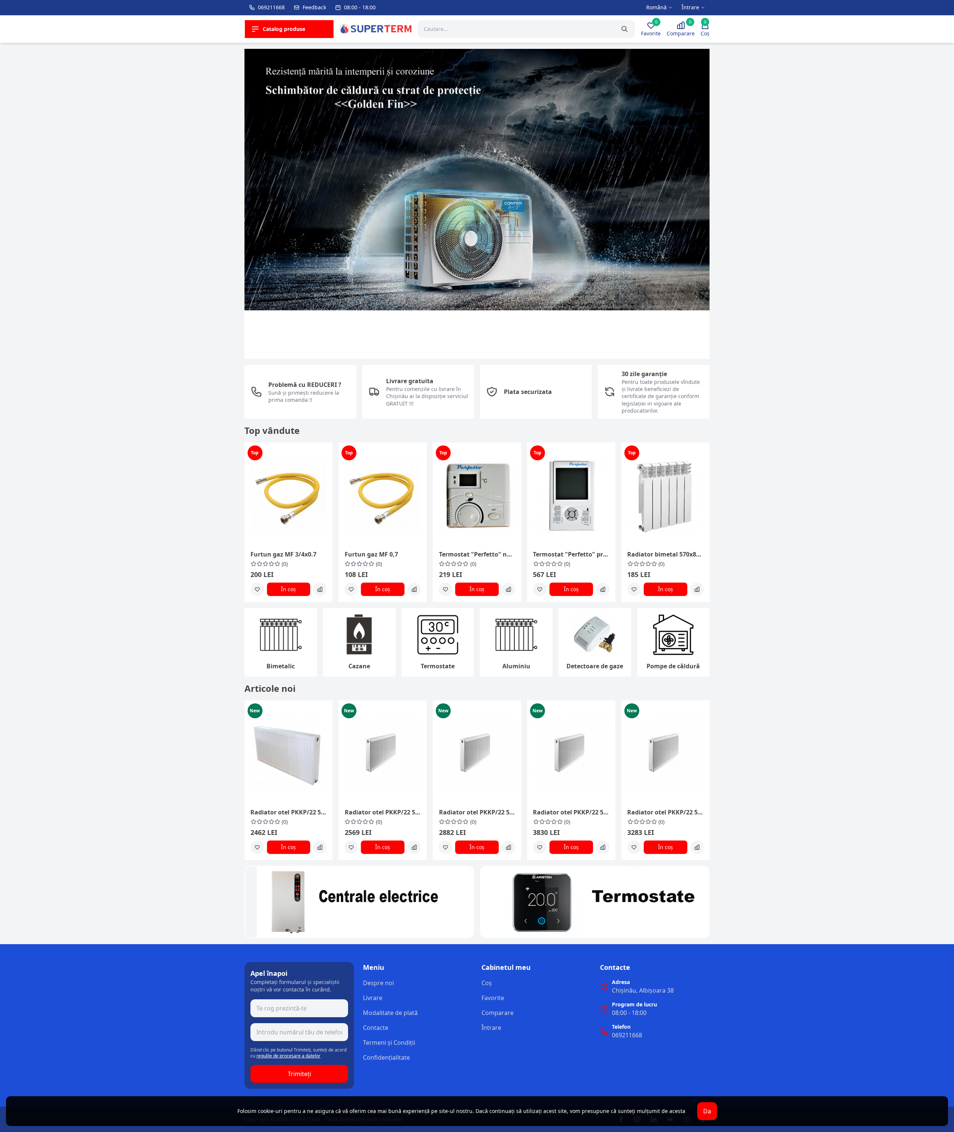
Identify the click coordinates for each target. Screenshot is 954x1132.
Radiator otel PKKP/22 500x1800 (477, 812)
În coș (288, 589)
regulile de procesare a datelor (288, 1056)
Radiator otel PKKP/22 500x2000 (665, 812)
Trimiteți (299, 1074)
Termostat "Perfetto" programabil (571, 554)
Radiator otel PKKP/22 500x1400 (288, 812)
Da (707, 1111)
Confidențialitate (386, 1057)
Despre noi (378, 983)
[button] (255, 207)
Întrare (491, 1028)
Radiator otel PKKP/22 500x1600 (383, 812)
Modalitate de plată (390, 1013)
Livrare (372, 998)
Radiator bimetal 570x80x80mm (665, 554)
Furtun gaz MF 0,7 (371, 554)
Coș (486, 983)
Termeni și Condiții (389, 1042)
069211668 (627, 1035)
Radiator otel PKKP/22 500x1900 (571, 812)
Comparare (497, 1013)
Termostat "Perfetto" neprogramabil (477, 554)
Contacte (375, 1028)
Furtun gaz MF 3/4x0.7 (283, 554)
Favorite (492, 998)
